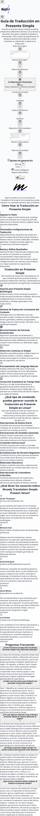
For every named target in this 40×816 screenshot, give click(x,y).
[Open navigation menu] (2, 2)
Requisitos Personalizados (20, 128)
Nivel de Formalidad (20, 150)
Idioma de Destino (20, 69)
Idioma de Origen (20, 60)
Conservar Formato (20, 92)
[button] (20, 125)
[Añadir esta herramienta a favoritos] (2, 17)
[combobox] (20, 66)
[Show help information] (20, 49)
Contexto (20, 100)
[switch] (20, 98)
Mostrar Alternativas (20, 142)
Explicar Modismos (20, 110)
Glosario (20, 118)
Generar (21, 178)
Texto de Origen (20, 46)
